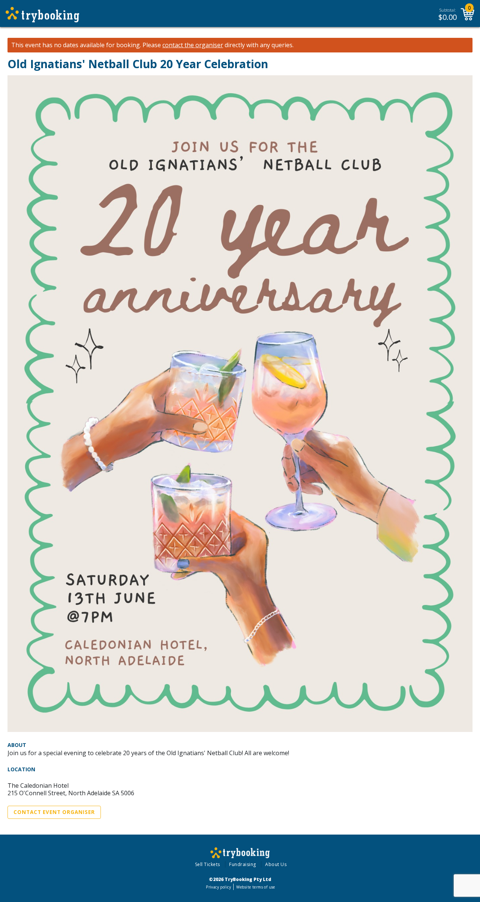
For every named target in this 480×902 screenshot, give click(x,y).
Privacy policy (218, 887)
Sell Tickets (207, 864)
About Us (275, 864)
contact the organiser (192, 45)
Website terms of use (255, 887)
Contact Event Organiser (54, 812)
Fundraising (242, 864)
